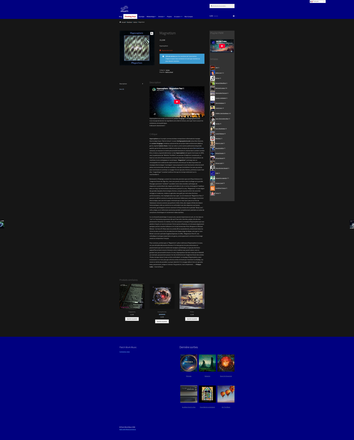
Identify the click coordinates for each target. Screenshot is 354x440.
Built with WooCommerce (127, 429)
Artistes (160, 16)
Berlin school (169, 72)
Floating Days (130, 16)
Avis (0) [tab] (121, 89)
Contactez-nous (124, 352)
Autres (135, 22)
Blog (120, 16)
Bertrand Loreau (199, 148)
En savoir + (177, 16)
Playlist (169, 16)
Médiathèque (151, 16)
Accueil (124, 22)
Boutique (141, 16)
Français (316, 1)
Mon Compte (189, 16)
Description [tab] (123, 84)
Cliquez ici (168, 59)
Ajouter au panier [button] (132, 319)
